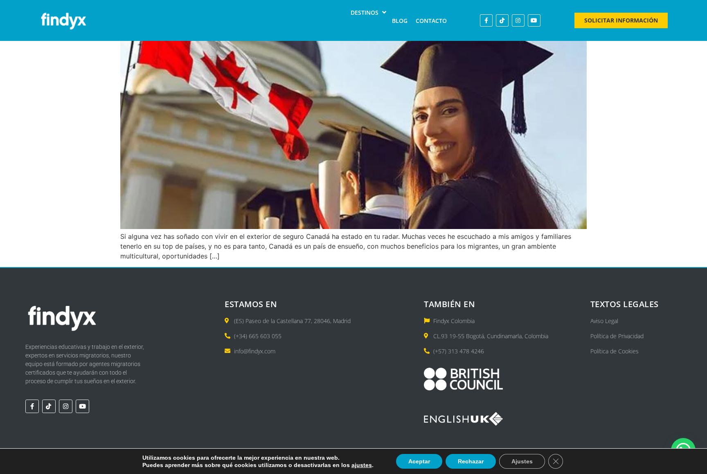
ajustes (361, 465)
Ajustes (522, 461)
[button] (369, 12)
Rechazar (471, 461)
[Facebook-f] (486, 20)
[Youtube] (534, 20)
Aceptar (419, 461)
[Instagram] (518, 20)
